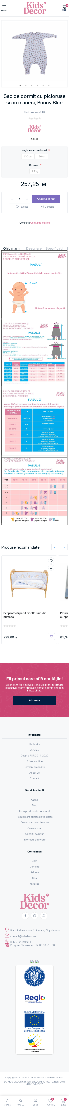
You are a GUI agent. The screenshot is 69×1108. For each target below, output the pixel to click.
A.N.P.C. (34, 750)
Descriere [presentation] (34, 248)
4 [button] (37, 85)
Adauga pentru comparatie (51, 567)
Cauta (34, 800)
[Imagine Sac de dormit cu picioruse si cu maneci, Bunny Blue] (34, 52)
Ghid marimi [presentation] (12, 248)
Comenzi (34, 867)
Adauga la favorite (51, 560)
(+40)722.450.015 (20, 942)
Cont (34, 861)
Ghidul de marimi (40, 223)
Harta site (34, 744)
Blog (34, 805)
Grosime (34, 165)
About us (34, 773)
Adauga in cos (46, 199)
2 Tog (35, 171)
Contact (34, 778)
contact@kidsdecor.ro (23, 936)
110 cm (27, 156)
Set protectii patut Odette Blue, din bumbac (24, 615)
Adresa (34, 872)
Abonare (34, 700)
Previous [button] (54, 547)
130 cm (41, 156)
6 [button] (49, 85)
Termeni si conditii (34, 767)
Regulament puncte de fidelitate (35, 817)
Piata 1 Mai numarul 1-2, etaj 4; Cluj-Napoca (35, 930)
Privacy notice (34, 761)
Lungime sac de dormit (34, 150)
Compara (49, 207)
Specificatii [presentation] (54, 248)
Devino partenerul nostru (35, 822)
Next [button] (64, 547)
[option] (34, 52)
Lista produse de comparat (34, 811)
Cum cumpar (34, 828)
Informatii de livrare (34, 840)
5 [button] (43, 85)
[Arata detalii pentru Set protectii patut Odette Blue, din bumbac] (29, 581)
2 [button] (26, 85)
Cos (34, 878)
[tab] (12, 249)
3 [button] (32, 85)
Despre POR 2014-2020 (34, 756)
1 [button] (20, 85)
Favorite (24, 207)
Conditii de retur (34, 834)
